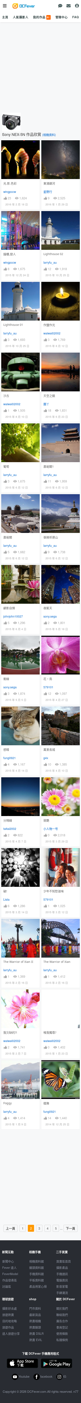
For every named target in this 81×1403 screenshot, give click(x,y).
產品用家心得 (38, 1286)
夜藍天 (47, 608)
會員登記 (62, 1327)
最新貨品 (35, 1315)
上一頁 (10, 1228)
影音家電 (62, 1286)
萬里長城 (49, 750)
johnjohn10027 (13, 616)
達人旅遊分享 (11, 1333)
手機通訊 (62, 1274)
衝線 (6, 679)
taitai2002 (9, 829)
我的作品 (41, 17)
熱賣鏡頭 (35, 1327)
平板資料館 (36, 1280)
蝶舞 (46, 1103)
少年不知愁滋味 (53, 891)
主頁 (5, 17)
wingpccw (9, 192)
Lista (6, 899)
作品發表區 (9, 1280)
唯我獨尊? (49, 1032)
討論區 (6, 1286)
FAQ (75, 17)
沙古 (6, 396)
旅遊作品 (8, 1327)
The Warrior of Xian (56, 962)
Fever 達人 (9, 1267)
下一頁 (70, 1228)
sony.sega (50, 616)
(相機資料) (49, 135)
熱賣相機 (35, 1321)
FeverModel (10, 1274)
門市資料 (35, 1308)
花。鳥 (47, 679)
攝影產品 (62, 1267)
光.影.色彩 (10, 183)
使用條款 (62, 1333)
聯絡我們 (62, 1315)
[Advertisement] (40, 67)
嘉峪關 (7, 537)
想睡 (6, 750)
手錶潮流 (62, 1293)
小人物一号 (50, 829)
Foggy (7, 1103)
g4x (45, 758)
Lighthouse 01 (13, 325)
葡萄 (6, 466)
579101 (48, 687)
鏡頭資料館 (36, 1267)
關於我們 (62, 1308)
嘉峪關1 (48, 466)
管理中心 (61, 17)
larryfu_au (50, 262)
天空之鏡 (49, 396)
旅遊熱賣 (8, 1315)
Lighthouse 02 (53, 254)
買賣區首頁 (63, 1261)
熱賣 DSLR (36, 1333)
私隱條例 (62, 1340)
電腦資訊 (62, 1280)
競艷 (46, 820)
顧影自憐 (9, 608)
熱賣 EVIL (35, 1340)
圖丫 (46, 404)
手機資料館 (36, 1274)
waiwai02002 (51, 333)
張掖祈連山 (50, 537)
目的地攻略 (9, 1321)
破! (5, 891)
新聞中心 (8, 1261)
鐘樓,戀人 (9, 254)
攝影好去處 (9, 1308)
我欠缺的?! (10, 1032)
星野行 (47, 192)
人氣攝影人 (20, 17)
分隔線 (7, 820)
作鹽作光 (49, 325)
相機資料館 (36, 1261)
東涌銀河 (49, 183)
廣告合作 (62, 1321)
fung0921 (9, 758)
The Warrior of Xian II (18, 962)
